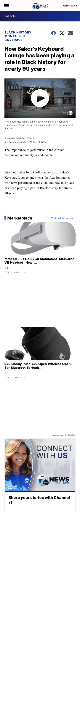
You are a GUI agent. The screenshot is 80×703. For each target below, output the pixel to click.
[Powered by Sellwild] (70, 435)
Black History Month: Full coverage (17, 36)
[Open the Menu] (6, 5)
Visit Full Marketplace (63, 218)
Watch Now (69, 6)
